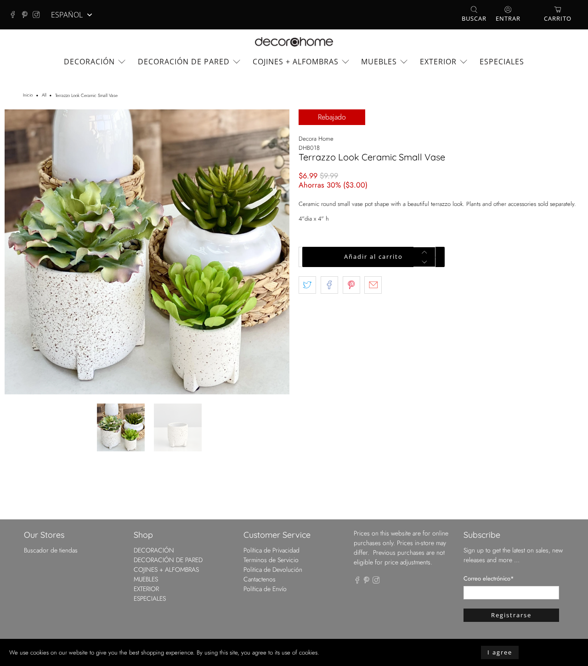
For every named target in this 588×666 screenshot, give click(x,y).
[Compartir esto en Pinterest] (351, 285)
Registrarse (511, 615)
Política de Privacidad (271, 550)
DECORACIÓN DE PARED (184, 62)
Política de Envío (265, 588)
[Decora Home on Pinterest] (27, 14)
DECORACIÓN (89, 62)
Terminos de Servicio (271, 559)
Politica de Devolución (272, 569)
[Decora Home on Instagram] (39, 14)
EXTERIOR (438, 62)
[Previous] (19, 252)
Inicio (28, 95)
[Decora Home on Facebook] (15, 14)
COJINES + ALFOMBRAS (296, 62)
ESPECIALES (502, 62)
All (44, 95)
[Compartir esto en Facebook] (329, 285)
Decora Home (316, 138)
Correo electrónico (489, 578)
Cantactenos (259, 579)
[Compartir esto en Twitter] (307, 285)
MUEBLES (379, 62)
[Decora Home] (294, 42)
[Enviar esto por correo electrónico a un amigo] (373, 285)
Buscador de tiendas (51, 550)
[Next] (275, 252)
